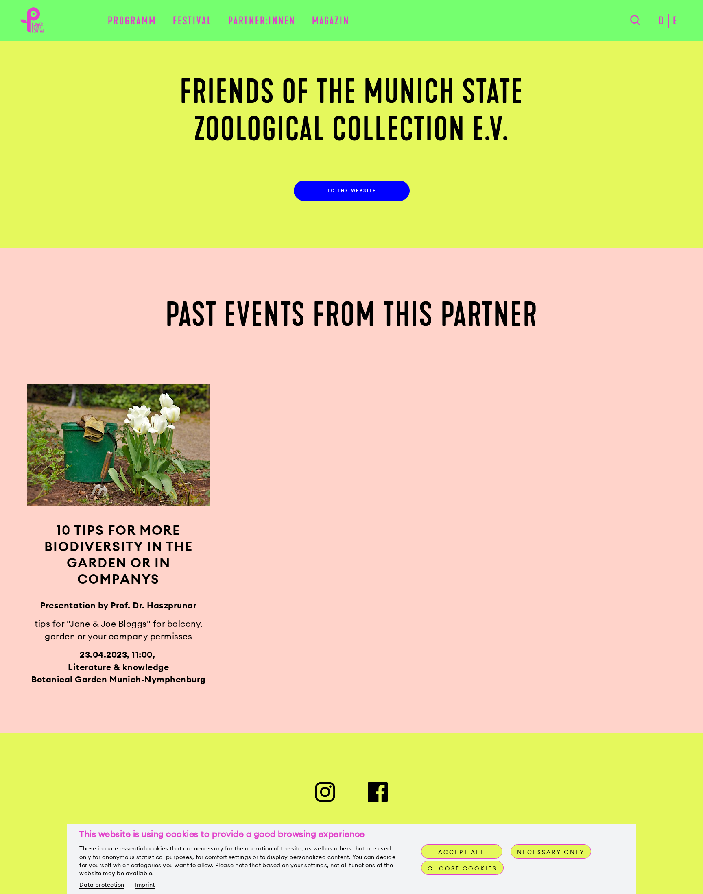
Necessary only (551, 852)
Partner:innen (261, 21)
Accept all (461, 852)
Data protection (101, 884)
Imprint (145, 884)
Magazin (330, 21)
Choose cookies (462, 868)
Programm (132, 21)
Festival (192, 21)
